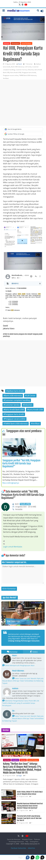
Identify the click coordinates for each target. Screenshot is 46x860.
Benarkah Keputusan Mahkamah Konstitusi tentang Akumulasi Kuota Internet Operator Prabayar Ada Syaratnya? (30, 806)
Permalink (18, 509)
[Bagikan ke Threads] (42, 857)
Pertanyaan (15, 43)
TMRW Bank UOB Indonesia (27, 75)
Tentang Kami (34, 842)
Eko (13, 711)
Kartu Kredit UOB (15, 72)
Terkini (35, 652)
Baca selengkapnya (10, 483)
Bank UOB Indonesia (17, 67)
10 (32, 810)
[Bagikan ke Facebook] (28, 857)
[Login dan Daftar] (42, 11)
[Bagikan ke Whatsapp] (37, 857)
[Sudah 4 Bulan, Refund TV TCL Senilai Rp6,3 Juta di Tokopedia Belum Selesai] (8, 791)
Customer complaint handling (17, 400)
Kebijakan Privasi (27, 839)
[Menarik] (4, 541)
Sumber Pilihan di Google (16, 134)
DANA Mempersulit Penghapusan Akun (19, 665)
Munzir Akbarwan (18, 671)
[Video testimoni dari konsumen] (23, 613)
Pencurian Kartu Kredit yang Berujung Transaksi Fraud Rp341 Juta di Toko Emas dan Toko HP (29, 818)
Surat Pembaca (26, 43)
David (20, 64)
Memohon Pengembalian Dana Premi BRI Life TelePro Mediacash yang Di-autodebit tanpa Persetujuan (20, 703)
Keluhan (6, 43)
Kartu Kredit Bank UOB (14, 409)
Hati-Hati (7, 760)
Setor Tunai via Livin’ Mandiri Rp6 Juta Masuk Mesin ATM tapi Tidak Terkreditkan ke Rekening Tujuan (22, 680)
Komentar (14, 652)
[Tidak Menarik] (4, 544)
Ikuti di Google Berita (14, 129)
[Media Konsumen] (18, 11)
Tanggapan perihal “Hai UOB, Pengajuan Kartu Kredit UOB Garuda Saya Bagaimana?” (21, 463)
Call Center (28, 67)
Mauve (14, 655)
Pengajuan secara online (10, 75)
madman (15, 688)
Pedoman (37, 839)
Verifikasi (6, 78)
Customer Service (21, 70)
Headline (15, 760)
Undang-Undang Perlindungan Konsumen (24, 641)
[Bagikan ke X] (32, 857)
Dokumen (31, 70)
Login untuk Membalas (12, 546)
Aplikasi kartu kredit (15, 391)
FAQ (27, 842)
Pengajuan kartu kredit (29, 72)
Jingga (20, 775)
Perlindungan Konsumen (16, 842)
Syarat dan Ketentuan (13, 839)
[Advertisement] (23, 103)
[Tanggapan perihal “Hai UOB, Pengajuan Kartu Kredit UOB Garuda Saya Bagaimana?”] (19, 439)
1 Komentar (29, 64)
